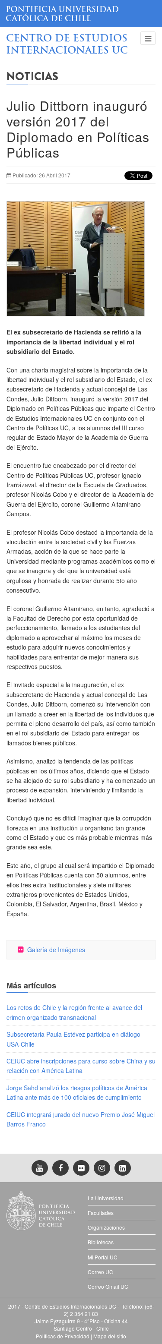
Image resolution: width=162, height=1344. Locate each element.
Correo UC (100, 1271)
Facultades (101, 1212)
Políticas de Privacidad (62, 1336)
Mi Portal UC (103, 1257)
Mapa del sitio (109, 1336)
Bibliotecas (101, 1242)
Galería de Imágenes (56, 949)
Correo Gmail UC (108, 1286)
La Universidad (106, 1198)
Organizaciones (106, 1227)
